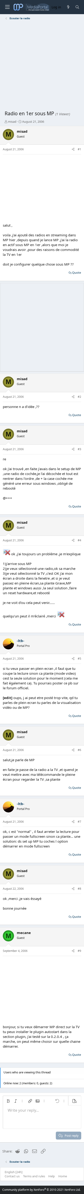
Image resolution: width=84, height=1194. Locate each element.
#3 (79, 449)
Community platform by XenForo (41, 1190)
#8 (79, 889)
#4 (79, 540)
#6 (79, 750)
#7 (79, 822)
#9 (79, 951)
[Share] (73, 149)
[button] (8, 1101)
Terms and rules (34, 1176)
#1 (79, 149)
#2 (79, 397)
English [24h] (13, 1172)
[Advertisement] (42, 66)
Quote (76, 272)
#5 (79, 659)
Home (62, 1176)
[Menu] (7, 7)
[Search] (77, 7)
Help (51, 1176)
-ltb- (20, 640)
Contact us (12, 1176)
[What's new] (68, 7)
